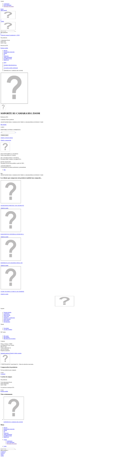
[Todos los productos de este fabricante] (5, 151)
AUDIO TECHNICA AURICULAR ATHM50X (12, 291)
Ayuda (5, 439)
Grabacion (6, 56)
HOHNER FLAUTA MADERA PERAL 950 (11, 263)
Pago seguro (6, 320)
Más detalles (3, 124)
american (7, 353)
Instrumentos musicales (9, 52)
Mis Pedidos (6, 337)
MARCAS (6, 60)
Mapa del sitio (7, 315)
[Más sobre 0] (14, 419)
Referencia (3, 117)
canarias (19, 353)
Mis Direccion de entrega (9, 338)
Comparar (3, 374)
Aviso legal (6, 316)
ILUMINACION (8, 58)
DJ (4, 54)
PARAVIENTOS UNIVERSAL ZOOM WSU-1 (12, 234)
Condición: (3, 119)
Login (5, 446)
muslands (3, 353)
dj (14, 353)
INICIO (5, 50)
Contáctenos (6, 3)
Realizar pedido (4, 48)
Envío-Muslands (7, 5)
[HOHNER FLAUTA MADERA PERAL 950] (11, 260)
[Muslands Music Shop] (8, 18)
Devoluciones (7, 321)
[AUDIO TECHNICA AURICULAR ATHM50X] (11, 289)
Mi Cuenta (6, 336)
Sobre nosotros (7, 319)
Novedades (6, 328)
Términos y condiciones (9, 317)
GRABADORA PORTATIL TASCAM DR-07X (12, 205)
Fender (11, 353)
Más (5, 169)
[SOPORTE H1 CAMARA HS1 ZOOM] (14, 103)
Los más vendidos (8, 329)
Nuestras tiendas (7, 312)
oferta (16, 353)
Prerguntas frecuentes (9, 6)
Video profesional (8, 57)
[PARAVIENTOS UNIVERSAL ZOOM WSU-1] (11, 231)
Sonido (5, 53)
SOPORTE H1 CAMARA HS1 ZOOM (13, 422)
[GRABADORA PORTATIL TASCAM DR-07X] (11, 203)
